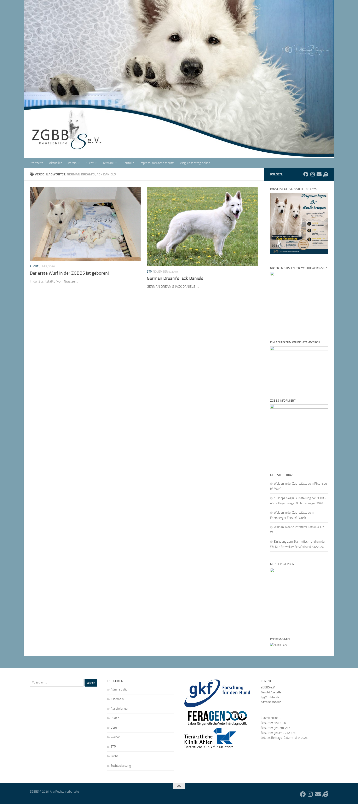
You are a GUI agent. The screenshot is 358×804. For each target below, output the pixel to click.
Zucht (90, 163)
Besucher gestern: (273, 728)
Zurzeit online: (270, 718)
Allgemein (117, 699)
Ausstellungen (120, 708)
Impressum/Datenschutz (157, 163)
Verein (72, 163)
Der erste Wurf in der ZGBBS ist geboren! (69, 273)
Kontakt (128, 163)
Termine (108, 163)
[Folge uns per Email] (319, 174)
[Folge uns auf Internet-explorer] (325, 174)
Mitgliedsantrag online (194, 163)
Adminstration (120, 689)
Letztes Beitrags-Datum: (277, 738)
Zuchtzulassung (121, 766)
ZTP (149, 271)
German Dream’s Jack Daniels (175, 278)
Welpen (116, 737)
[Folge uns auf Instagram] (312, 174)
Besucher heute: (272, 723)
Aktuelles (55, 163)
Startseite (36, 163)
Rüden (115, 718)
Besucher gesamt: (273, 733)
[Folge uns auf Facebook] (305, 174)
